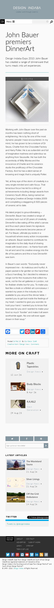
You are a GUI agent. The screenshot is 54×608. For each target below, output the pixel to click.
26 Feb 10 (17, 341)
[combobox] (40, 21)
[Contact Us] (46, 554)
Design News (25, 344)
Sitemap (29, 545)
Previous (11, 105)
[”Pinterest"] (41, 438)
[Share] (43, 331)
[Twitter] (22, 331)
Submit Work (34, 542)
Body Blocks (34, 384)
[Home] (27, 8)
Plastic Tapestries (32, 364)
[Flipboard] (37, 331)
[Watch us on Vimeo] (32, 554)
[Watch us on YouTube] (27, 554)
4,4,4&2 (31, 401)
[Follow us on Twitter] (12, 438)
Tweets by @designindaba (18, 523)
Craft (35, 341)
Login (19, 545)
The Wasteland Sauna (33, 463)
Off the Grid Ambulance (32, 495)
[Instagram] (22, 554)
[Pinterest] (27, 331)
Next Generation (33, 408)
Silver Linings (33, 479)
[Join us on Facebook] (26, 438)
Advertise (21, 542)
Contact (30, 539)
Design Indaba (18, 568)
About (20, 539)
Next (42, 105)
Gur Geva (28, 341)
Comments (35, 344)
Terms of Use (23, 549)
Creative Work (12, 344)
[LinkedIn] (32, 331)
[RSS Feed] (41, 554)
